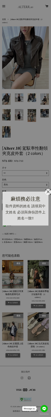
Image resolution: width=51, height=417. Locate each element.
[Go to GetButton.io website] (44, 414)
